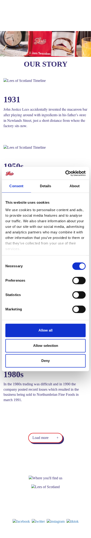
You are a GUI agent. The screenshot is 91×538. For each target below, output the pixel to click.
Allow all (45, 330)
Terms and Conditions (51, 533)
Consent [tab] (16, 186)
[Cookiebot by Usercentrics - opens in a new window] (65, 173)
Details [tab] (45, 186)
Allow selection (45, 346)
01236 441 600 (49, 513)
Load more (45, 438)
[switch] (79, 280)
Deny (45, 361)
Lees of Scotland (20, 15)
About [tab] (75, 186)
